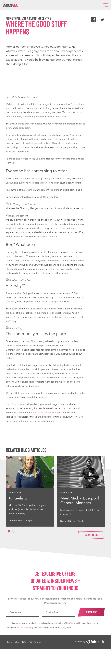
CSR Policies (35, 641)
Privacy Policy (26, 627)
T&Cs (24, 641)
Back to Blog (91, 535)
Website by (80, 641)
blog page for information (46, 412)
